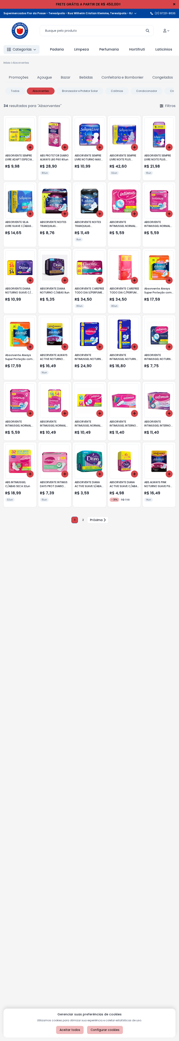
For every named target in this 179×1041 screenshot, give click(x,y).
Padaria (57, 49)
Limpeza (81, 49)
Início (6, 63)
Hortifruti (137, 49)
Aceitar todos (70, 1030)
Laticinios (163, 49)
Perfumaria (109, 49)
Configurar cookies (105, 1030)
